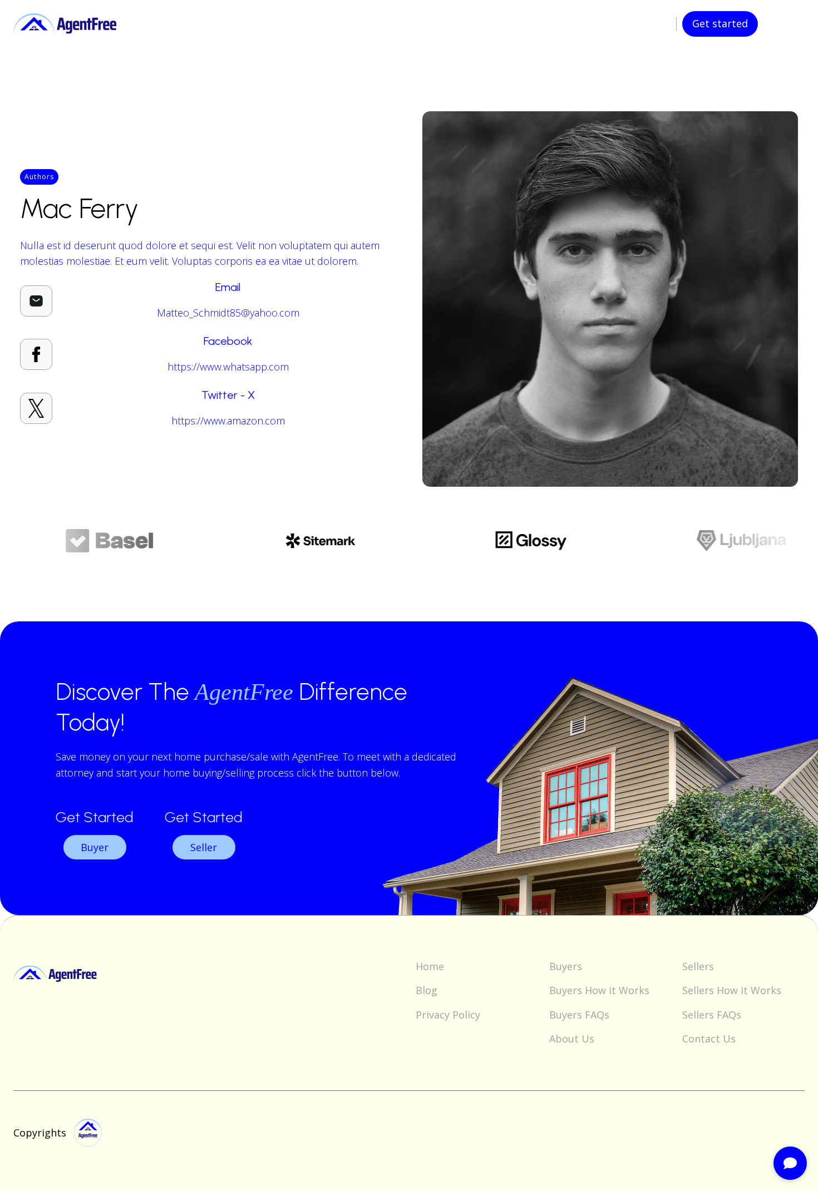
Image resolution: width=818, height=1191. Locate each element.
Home (430, 966)
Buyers (565, 966)
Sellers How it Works (731, 990)
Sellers (698, 966)
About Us (571, 1038)
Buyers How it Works (599, 990)
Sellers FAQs (711, 1015)
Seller (203, 847)
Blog (426, 990)
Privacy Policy (448, 1015)
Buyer (95, 847)
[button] (781, 24)
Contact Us (709, 1038)
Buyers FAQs (579, 1015)
